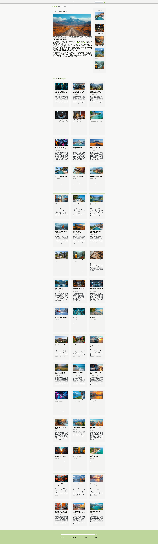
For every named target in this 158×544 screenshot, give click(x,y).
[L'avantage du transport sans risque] (96, 367)
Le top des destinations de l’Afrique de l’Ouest (95, 455)
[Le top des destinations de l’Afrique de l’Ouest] (96, 450)
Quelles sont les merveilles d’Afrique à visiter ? (95, 148)
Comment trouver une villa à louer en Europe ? (99, 21)
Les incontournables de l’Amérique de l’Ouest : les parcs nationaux (79, 512)
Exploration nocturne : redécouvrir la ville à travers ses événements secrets (61, 92)
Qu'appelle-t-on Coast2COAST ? (79, 373)
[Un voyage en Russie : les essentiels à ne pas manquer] (96, 478)
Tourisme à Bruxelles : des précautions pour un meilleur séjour (60, 456)
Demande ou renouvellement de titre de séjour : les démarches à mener (79, 176)
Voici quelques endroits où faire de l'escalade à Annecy (79, 400)
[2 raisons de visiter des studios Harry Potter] (79, 311)
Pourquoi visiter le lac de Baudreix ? (98, 58)
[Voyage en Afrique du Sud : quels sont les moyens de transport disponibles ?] (79, 226)
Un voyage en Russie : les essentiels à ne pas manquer (95, 484)
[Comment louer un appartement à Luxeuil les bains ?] (61, 339)
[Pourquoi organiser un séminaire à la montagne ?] (61, 226)
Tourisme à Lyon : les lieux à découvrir (95, 400)
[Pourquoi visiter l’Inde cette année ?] (79, 142)
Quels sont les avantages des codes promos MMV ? (60, 400)
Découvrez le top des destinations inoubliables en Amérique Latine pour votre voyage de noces (95, 121)
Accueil (53, 6)
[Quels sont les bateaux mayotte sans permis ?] (79, 198)
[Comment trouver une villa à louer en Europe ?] (96, 226)
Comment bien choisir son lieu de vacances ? (96, 316)
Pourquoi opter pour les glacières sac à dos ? (98, 70)
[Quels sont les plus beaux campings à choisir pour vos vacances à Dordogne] (61, 367)
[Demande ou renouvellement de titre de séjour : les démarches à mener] (79, 170)
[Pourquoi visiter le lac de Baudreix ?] (99, 52)
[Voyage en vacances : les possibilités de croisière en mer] (96, 339)
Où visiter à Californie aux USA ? (95, 512)
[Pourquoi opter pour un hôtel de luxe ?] (99, 28)
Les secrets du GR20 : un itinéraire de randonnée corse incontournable (96, 92)
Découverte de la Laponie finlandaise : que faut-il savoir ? (61, 316)
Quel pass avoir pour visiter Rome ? (95, 428)
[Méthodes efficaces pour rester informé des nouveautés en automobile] (79, 86)
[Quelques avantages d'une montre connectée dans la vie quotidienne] (61, 142)
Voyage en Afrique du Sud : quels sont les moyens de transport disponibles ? (78, 232)
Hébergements (66, 1)
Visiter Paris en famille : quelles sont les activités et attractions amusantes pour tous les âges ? (61, 205)
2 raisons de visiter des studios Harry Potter (78, 316)
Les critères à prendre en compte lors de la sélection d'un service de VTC (61, 121)
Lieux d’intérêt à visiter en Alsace (78, 345)
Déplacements (75, 1)
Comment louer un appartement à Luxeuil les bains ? (61, 345)
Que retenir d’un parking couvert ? (96, 289)
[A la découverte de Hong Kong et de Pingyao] (61, 478)
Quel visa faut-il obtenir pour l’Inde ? (99, 46)
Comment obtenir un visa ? (95, 260)
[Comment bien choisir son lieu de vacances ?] (96, 311)
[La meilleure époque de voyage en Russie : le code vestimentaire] (61, 506)
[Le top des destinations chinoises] (79, 478)
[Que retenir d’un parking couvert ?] (96, 283)
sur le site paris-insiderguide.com (81, 42)
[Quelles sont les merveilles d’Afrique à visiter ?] (96, 142)
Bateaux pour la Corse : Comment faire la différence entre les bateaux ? (60, 290)
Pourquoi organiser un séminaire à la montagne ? (61, 232)
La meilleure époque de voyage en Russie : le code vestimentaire (61, 512)
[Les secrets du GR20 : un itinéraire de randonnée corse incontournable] (96, 86)
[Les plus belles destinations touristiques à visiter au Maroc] (96, 170)
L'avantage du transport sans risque (95, 373)
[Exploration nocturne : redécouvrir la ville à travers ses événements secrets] (61, 86)
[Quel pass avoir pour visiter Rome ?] (96, 422)
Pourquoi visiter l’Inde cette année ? (78, 148)
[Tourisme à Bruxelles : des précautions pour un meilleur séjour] (61, 450)
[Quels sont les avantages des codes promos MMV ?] (61, 394)
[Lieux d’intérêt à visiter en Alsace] (79, 339)
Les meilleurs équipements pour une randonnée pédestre (79, 455)
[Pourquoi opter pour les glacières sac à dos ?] (99, 64)
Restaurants (57, 1)
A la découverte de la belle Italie (79, 427)
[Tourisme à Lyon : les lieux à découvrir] (96, 394)
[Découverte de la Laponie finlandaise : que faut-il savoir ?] (61, 311)
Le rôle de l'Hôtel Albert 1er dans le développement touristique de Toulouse (78, 121)
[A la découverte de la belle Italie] (79, 422)
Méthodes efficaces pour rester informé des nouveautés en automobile (78, 92)
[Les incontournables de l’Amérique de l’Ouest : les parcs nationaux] (79, 506)
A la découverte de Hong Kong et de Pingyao (61, 484)
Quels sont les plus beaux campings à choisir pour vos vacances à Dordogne (60, 373)
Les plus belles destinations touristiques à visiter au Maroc (96, 175)
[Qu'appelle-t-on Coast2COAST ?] (79, 367)
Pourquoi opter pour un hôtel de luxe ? (99, 34)
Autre (85, 1)
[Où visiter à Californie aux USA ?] (96, 506)
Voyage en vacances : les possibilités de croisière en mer (96, 345)
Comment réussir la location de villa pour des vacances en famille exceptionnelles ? (61, 176)
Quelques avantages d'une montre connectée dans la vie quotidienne (60, 149)
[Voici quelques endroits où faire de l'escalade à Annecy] (79, 394)
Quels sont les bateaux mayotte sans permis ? (79, 204)
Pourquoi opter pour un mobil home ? (60, 260)
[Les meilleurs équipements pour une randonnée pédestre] (79, 450)
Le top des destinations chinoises (77, 484)
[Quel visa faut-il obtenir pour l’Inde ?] (99, 40)
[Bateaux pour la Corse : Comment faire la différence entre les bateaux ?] (61, 283)
